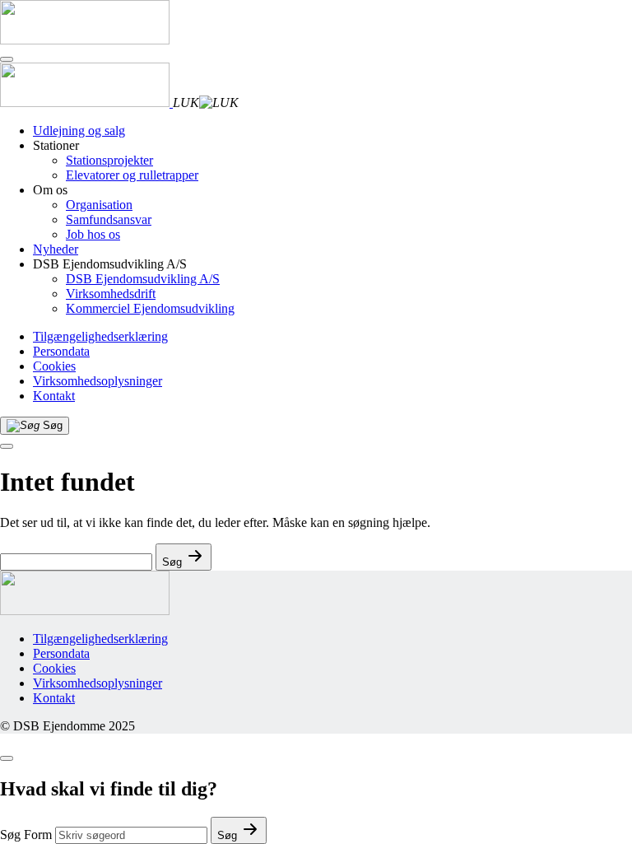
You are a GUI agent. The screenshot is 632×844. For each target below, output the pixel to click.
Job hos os (93, 234)
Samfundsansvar (108, 219)
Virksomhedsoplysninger (97, 381)
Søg (228, 835)
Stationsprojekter (109, 160)
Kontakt (54, 396)
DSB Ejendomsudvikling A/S (143, 279)
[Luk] (6, 59)
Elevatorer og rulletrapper (132, 175)
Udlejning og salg (79, 131)
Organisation (99, 205)
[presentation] (6, 446)
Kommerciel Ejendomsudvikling (150, 308)
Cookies (54, 366)
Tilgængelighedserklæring (100, 336)
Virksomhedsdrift (111, 294)
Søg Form (26, 835)
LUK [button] (186, 103)
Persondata (61, 351)
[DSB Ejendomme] (85, 40)
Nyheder (55, 249)
